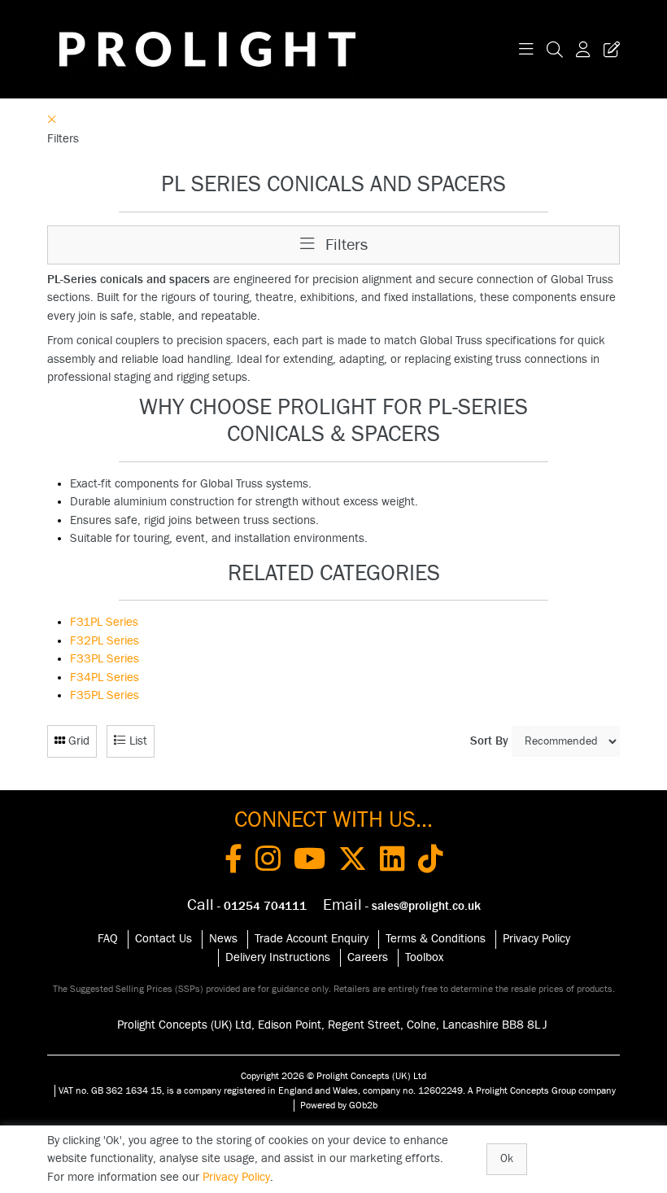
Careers (367, 957)
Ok (506, 1158)
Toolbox (424, 957)
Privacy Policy (536, 939)
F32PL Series (104, 641)
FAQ (108, 939)
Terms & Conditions (436, 939)
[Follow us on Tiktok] (431, 861)
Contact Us (163, 939)
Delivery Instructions (277, 957)
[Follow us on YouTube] (309, 861)
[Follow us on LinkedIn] (392, 861)
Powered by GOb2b (338, 1105)
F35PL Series (104, 695)
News (223, 939)
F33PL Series (104, 659)
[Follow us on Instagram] (268, 861)
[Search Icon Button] (554, 49)
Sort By (489, 741)
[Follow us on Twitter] (352, 861)
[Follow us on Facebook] (233, 861)
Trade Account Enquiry (311, 939)
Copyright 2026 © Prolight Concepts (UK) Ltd (333, 1076)
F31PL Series (104, 622)
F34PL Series (104, 677)
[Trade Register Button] (608, 49)
